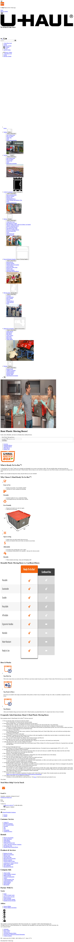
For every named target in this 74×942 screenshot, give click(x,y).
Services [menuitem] (8, 299)
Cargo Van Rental (7, 839)
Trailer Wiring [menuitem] (9, 339)
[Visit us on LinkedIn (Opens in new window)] (4, 917)
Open (2, 10)
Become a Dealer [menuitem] (7, 45)
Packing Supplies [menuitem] (10, 263)
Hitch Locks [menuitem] (9, 338)
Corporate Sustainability (8, 876)
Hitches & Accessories (19, 328)
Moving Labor (14, 292)
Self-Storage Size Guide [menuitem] (11, 228)
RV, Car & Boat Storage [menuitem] (11, 227)
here (35, 777)
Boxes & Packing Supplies (22, 259)
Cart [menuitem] (6, 48)
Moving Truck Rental (8, 837)
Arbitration (5, 929)
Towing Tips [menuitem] (9, 160)
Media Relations (7, 882)
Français (5, 814)
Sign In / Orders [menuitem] (7, 49)
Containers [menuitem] (8, 192)
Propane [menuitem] (5, 366)
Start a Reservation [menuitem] (10, 135)
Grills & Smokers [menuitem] (10, 371)
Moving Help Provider (9, 896)
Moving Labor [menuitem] (6, 292)
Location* (4, 439)
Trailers (9, 132)
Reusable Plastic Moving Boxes (10, 847)
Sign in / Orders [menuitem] (8, 52)
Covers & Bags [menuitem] (9, 266)
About (6, 872)
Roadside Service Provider (9, 900)
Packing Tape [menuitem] (9, 268)
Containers (17, 192)
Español (5, 816)
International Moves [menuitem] (10, 198)
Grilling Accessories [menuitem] (11, 370)
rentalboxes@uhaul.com (6, 797)
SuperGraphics (6, 883)
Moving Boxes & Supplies (9, 858)
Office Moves (6, 448)
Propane (10, 366)
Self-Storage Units (7, 845)
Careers (5, 878)
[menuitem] (39, 158)
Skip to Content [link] (4, 11)
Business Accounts (7, 853)
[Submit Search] (15, 40)
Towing (5, 155)
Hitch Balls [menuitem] (8, 336)
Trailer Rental (6, 840)
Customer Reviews (7, 831)
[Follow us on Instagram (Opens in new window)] (4, 913)
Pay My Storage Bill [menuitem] (11, 231)
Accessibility (6, 830)
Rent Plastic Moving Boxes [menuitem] (12, 271)
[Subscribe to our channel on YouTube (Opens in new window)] (4, 921)
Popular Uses (6, 449)
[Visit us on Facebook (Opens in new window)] (4, 911)
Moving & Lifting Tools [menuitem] (11, 267)
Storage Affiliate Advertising (9, 907)
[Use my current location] (7, 439)
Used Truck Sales (7, 857)
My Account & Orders (8, 825)
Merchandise (6, 884)
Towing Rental (6, 841)
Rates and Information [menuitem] (11, 195)
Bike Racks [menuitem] (9, 334)
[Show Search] (4, 39)
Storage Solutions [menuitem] (10, 270)
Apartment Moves (7, 446)
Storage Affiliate (7, 906)
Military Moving (7, 875)
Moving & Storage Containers (12, 844)
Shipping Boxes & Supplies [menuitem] (12, 264)
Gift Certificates (7, 865)
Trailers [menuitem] (5, 132)
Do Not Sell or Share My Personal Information (14, 934)
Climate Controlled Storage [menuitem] (12, 225)
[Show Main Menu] (2, 13)
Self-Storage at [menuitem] (11, 223)
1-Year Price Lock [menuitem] (7, 43)
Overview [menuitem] (8, 295)
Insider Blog (8, 880)
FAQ (4, 828)
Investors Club (8, 879)
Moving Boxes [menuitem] (9, 262)
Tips (4, 827)
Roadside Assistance (8, 823)
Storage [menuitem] (5, 219)
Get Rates (4, 440)
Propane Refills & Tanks (9, 861)
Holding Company (9, 874)
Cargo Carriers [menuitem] (9, 335)
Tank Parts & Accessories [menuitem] (12, 375)
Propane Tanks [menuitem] (9, 374)
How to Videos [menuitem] (9, 136)
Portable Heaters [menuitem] (10, 373)
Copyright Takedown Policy (9, 933)
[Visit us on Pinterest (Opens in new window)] (4, 915)
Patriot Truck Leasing (8, 864)
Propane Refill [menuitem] (9, 369)
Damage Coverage (7, 859)
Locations (7, 935)
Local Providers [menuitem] (10, 297)
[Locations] (6, 39)
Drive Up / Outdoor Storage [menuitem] (12, 229)
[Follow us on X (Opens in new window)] (4, 919)
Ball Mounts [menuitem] (9, 332)
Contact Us (6, 822)
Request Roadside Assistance (9, 812)
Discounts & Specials (8, 866)
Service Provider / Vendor (9, 899)
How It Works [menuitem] (9, 298)
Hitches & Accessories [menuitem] (11, 140)
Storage (9, 219)
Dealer (5, 893)
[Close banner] (2, 1)
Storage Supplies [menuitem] (10, 235)
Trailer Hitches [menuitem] (9, 331)
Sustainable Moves (7, 445)
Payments (5, 826)
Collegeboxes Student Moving (10, 862)
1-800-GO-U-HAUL (8, 805)
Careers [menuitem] (5, 44)
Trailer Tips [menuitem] (9, 137)
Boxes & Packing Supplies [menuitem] (9, 259)
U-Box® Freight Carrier (9, 895)
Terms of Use (6, 931)
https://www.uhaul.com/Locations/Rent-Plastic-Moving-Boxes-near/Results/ (24, 774)
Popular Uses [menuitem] (9, 197)
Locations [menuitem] (6, 47)
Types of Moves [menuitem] (10, 301)
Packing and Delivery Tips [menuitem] (14, 200)
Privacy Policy (6, 930)
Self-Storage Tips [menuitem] (10, 233)
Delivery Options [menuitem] (10, 196)
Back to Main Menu (11, 133)
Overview (5, 444)
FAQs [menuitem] (7, 139)
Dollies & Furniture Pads (9, 843)
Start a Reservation (10, 158)
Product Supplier (7, 898)
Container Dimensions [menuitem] (11, 202)
